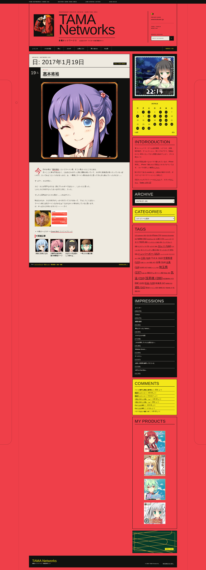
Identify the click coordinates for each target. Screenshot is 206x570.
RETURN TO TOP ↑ (168, 563)
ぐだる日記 (47, 48)
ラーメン (45, 69)
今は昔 (106, 48)
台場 (161, 262)
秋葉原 (160, 283)
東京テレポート (155, 273)
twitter (142, 239)
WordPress (151, 239)
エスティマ (143, 246)
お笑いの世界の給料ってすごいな (144, 363)
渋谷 (58, 264)
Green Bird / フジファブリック (62, 231)
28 (172, 124)
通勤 (140, 287)
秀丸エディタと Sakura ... (142, 328)
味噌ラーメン (153, 267)
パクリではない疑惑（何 (142, 411)
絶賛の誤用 (138, 321)
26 (160, 124)
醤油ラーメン (152, 287)
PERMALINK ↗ (123, 264)
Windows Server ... (140, 349)
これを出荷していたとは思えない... (145, 342)
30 (143, 128)
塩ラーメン (47, 264)
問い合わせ (94, 48)
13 (166, 116)
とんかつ (168, 239)
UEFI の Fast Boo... (140, 370)
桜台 (167, 273)
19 (160, 120)
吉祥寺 (144, 267)
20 (166, 120)
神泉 (61, 264)
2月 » (173, 132)
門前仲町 (169, 287)
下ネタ (157, 258)
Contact (137, 314)
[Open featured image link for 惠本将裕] (79, 120)
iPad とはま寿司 (139, 405)
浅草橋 (154, 278)
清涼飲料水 (168, 278)
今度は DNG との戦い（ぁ (142, 399)
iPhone (156, 235)
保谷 (152, 262)
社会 (150, 283)
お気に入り (81, 48)
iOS (149, 235)
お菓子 (160, 239)
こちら (156, 167)
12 (160, 116)
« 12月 (136, 132)
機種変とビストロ (140, 393)
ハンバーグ (164, 254)
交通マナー (145, 262)
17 (149, 120)
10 (149, 116)
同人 (59, 48)
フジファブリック (38, 264)
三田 (146, 258)
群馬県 (169, 283)
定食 (144, 273)
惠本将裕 (51, 74)
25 (155, 124)
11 (155, 116)
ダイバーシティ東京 (149, 250)
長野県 (162, 287)
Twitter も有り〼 (145, 183)
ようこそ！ (138, 308)
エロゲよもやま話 (140, 335)
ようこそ (35, 48)
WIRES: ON (170, 48)
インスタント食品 (155, 242)
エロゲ (69, 48)
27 (166, 124)
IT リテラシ (138, 356)
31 (149, 128)
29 (138, 128)
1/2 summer (140, 235)
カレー (164, 246)
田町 (139, 283)
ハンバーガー (149, 253)
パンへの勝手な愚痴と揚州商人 (144, 390)
